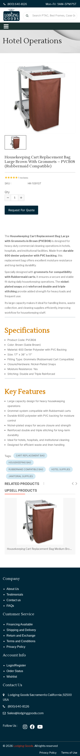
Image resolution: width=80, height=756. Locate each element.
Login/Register (16, 665)
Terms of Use (69, 752)
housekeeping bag (20, 462)
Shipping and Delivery (21, 630)
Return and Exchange (21, 635)
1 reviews (23, 177)
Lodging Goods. (23, 746)
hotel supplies (60, 469)
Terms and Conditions (21, 641)
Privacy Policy (16, 646)
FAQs (10, 605)
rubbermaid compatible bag (26, 469)
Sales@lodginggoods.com (25, 713)
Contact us (14, 600)
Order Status (15, 671)
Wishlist (12, 676)
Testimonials (15, 594)
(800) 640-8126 (18, 706)
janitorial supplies (21, 476)
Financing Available (20, 624)
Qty (7, 192)
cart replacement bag (30, 455)
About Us (13, 589)
